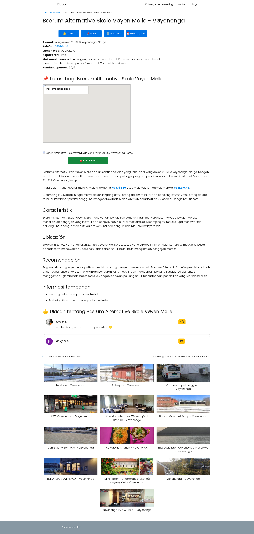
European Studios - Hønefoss (65, 356)
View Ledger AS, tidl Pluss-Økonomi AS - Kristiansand (181, 356)
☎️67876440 (88, 160)
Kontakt (182, 4)
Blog (194, 4)
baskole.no (181, 187)
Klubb (61, 4)
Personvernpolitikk (71, 527)
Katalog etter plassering (159, 4)
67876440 (61, 46)
